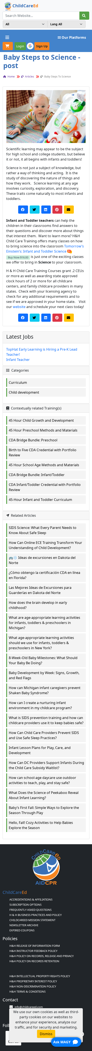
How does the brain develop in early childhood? (38, 605)
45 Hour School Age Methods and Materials (44, 465)
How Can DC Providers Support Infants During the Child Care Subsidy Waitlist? (46, 765)
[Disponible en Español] (69, 251)
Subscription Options (25, 905)
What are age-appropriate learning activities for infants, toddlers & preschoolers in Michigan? (44, 622)
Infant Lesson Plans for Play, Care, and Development (40, 750)
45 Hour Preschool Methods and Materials (43, 430)
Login (20, 46)
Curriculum (18, 382)
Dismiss (46, 1034)
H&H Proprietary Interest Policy (33, 981)
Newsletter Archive (23, 925)
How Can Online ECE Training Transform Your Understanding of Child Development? (45, 545)
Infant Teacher (18, 359)
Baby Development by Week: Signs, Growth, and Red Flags (44, 675)
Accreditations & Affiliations (30, 899)
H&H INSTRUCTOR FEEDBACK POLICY (33, 951)
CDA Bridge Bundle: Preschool (33, 440)
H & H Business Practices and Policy (35, 915)
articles (29, 76)
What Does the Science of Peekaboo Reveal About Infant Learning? (44, 795)
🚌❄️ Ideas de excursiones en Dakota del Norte (42, 560)
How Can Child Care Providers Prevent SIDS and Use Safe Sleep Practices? (44, 735)
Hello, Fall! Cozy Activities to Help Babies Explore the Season (41, 825)
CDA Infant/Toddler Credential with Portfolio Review (45, 487)
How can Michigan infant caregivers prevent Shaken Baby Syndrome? (44, 690)
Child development (24, 392)
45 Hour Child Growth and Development (41, 420)
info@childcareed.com (29, 1007)
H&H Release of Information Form (34, 946)
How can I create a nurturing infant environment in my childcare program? (40, 705)
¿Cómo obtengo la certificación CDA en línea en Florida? (44, 575)
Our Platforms (74, 37)
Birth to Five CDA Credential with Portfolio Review (42, 452)
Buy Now (18, 257)
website (19, 306)
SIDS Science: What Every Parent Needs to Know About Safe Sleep (42, 530)
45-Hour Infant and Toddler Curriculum (40, 499)
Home (11, 76)
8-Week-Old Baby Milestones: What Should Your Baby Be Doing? (43, 660)
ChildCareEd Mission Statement (32, 920)
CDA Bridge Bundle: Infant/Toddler (37, 474)
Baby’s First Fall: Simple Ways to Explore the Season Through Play (44, 810)
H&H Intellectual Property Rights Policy (39, 976)
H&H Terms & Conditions (27, 991)
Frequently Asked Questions (30, 910)
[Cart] (8, 46)
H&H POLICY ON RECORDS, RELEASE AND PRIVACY (41, 956)
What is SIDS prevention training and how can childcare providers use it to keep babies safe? (46, 720)
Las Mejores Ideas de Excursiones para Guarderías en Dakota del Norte (40, 590)
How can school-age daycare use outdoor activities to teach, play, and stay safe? (42, 780)
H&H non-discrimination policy (32, 986)
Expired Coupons (21, 930)
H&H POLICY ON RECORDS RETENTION (34, 961)
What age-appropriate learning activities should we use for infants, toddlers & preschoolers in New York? (41, 642)
